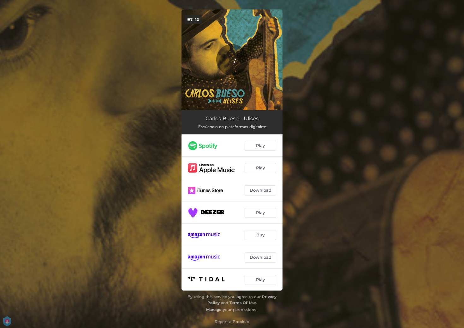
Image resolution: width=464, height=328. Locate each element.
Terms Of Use (242, 302)
